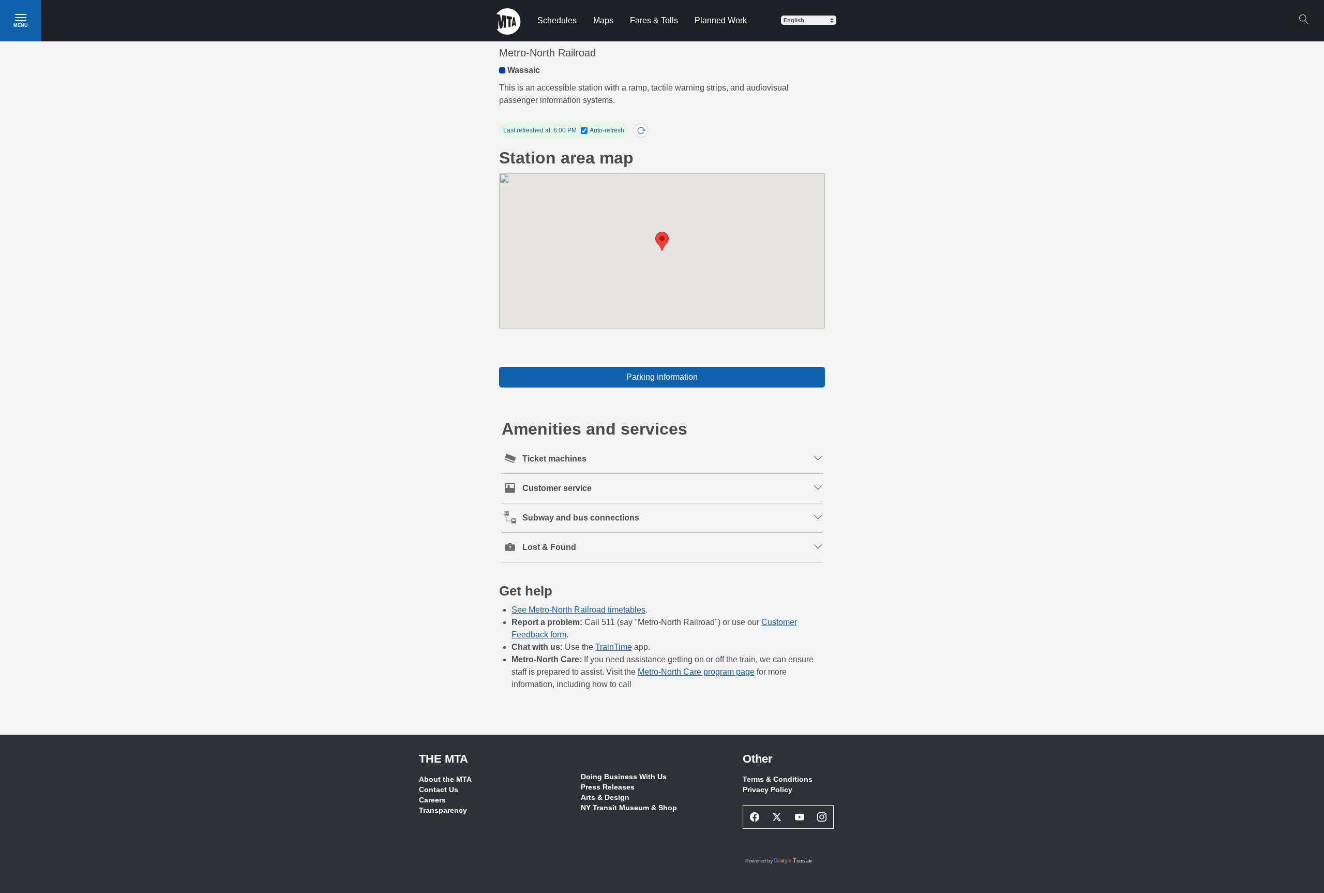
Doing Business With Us (624, 776)
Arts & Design (605, 797)
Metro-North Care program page (696, 671)
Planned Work (721, 20)
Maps (603, 20)
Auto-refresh (607, 130)
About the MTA (445, 779)
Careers (432, 800)
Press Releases (608, 787)
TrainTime (613, 647)
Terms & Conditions (778, 779)
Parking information (662, 377)
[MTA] (508, 20)
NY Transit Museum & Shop (629, 807)
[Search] (1303, 19)
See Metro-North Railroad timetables (578, 609)
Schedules (557, 20)
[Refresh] (641, 130)
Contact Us (438, 789)
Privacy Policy (767, 789)
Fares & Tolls (654, 20)
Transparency (443, 810)
